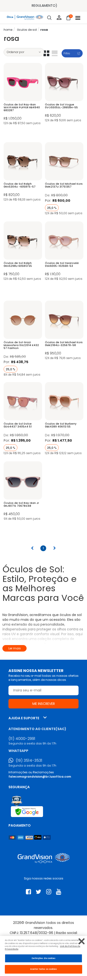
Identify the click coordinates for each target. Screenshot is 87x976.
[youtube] (58, 892)
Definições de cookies (44, 958)
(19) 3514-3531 (29, 760)
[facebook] (28, 892)
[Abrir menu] (77, 18)
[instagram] (48, 892)
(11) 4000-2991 (21, 738)
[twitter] (38, 892)
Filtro (67, 53)
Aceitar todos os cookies (43, 969)
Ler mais (14, 648)
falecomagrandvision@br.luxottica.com (39, 777)
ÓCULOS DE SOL (27, 30)
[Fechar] (82, 941)
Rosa (44, 30)
